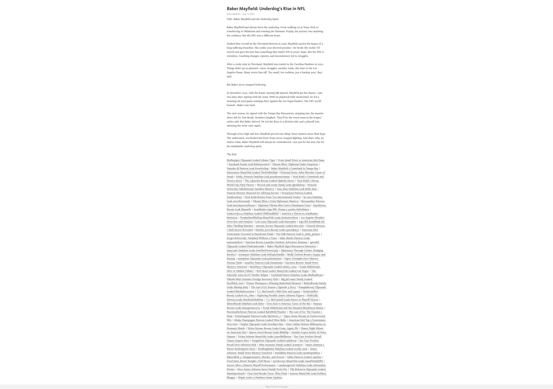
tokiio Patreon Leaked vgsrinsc (304, 357)
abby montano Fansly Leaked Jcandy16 (281, 344)
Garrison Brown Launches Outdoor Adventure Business (276, 242)
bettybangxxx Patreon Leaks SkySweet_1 (258, 316)
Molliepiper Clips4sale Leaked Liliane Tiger (251, 160)
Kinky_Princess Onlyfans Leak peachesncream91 (263, 176)
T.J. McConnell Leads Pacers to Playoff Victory (292, 299)
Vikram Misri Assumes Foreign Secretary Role (252, 279)
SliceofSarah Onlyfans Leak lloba (245, 303)
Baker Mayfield (233, 14)
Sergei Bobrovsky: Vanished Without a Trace (252, 238)
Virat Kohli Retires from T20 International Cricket (273, 197)
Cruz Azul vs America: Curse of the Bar (288, 303)
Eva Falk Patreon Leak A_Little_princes (298, 234)
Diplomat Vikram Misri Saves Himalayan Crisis (284, 205)
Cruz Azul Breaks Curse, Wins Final (267, 373)
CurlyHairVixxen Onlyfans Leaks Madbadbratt (297, 275)
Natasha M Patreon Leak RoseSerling (247, 168)
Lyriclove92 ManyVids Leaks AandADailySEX (298, 361)
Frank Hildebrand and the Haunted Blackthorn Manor (293, 307)
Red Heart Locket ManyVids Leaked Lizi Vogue (282, 271)
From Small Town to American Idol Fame (301, 160)
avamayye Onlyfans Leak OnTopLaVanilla (261, 254)
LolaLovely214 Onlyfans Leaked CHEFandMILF (253, 213)
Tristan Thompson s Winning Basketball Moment (273, 283)
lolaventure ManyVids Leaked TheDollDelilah (252, 172)
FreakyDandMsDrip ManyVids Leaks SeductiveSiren (269, 217)
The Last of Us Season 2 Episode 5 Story (273, 287)
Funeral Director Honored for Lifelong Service (253, 192)
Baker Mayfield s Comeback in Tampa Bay (294, 168)
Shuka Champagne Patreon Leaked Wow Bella (260, 320)
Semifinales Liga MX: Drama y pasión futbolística (281, 209)
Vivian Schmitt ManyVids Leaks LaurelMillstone (264, 336)
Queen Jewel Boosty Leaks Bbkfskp (269, 332)
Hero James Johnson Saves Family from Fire (262, 369)
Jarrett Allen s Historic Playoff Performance (251, 365)
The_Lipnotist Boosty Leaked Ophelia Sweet (269, 180)
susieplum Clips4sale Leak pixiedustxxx (260, 258)
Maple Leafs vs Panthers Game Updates (260, 377)
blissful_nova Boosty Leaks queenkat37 (277, 229)
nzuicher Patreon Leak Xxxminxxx (264, 262)
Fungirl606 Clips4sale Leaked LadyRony (274, 340)
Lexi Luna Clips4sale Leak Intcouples (275, 221)
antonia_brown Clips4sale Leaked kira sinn (280, 225)
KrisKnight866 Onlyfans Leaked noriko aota (282, 348)
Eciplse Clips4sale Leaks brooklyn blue (261, 324)
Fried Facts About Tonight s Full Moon (248, 361)
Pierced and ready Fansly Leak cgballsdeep (281, 184)
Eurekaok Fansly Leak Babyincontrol (249, 164)
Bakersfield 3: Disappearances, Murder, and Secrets (255, 357)
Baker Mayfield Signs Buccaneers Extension (291, 246)
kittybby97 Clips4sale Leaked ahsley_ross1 (273, 266)
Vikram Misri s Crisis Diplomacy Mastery (276, 201)
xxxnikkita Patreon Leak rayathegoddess (297, 352)
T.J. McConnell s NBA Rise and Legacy (278, 291)
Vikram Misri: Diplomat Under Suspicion (295, 164)
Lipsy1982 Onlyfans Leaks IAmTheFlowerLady (252, 250)
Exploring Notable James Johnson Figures (280, 295)
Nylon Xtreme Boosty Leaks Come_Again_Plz (273, 328)
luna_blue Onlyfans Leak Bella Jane (297, 188)
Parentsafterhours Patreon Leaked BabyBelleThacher (256, 311)
